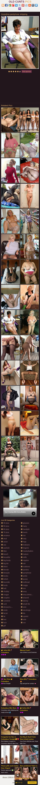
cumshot (6, 601)
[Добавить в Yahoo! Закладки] (19, 8)
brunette (6, 582)
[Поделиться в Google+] (13, 5)
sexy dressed (28, 595)
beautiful (6, 557)
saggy (25, 585)
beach (5, 554)
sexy (25, 591)
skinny (25, 601)
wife (24, 619)
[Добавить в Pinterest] (23, 5)
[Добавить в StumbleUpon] (29, 5)
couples (6, 598)
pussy (25, 579)
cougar (6, 595)
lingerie (26, 548)
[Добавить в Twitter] (36, 5)
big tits (5, 563)
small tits (26, 604)
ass (4, 545)
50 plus (6, 526)
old (24, 563)
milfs (25, 557)
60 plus (6, 529)
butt (4, 588)
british (5, 579)
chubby (6, 591)
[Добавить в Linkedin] (16, 5)
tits (24, 613)
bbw (5, 551)
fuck (5, 623)
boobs (5, 576)
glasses (26, 523)
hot (24, 535)
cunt (5, 604)
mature (25, 554)
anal (5, 539)
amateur (6, 535)
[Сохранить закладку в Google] (9, 5)
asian (5, 542)
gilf (4, 626)
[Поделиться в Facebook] (6, 5)
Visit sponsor (26, 71)
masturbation (28, 551)
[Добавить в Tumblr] (33, 5)
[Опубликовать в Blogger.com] (3, 5)
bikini (5, 567)
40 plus (6, 523)
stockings (26, 610)
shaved (26, 598)
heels (25, 532)
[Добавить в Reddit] (26, 5)
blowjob (6, 573)
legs (24, 542)
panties (26, 570)
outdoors (26, 567)
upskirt (25, 616)
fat (4, 616)
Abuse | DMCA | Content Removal (14, 777)
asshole (6, 548)
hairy (25, 526)
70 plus (6, 532)
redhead (26, 582)
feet (4, 619)
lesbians (26, 545)
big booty (7, 560)
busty (5, 585)
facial (5, 613)
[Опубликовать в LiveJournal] (19, 5)
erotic (5, 610)
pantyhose (27, 573)
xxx (24, 623)
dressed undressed (10, 607)
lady (24, 539)
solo (24, 607)
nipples (26, 560)
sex (24, 588)
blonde (6, 570)
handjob (26, 529)
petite (25, 576)
